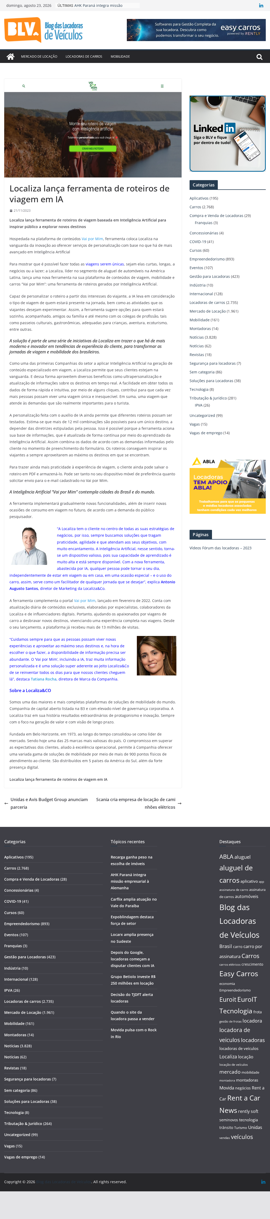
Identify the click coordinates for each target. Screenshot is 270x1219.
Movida (226, 1088)
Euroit (227, 999)
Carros (195, 206)
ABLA (226, 856)
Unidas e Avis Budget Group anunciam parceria (49, 803)
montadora (227, 1080)
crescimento (252, 964)
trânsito (226, 1127)
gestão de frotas (230, 1021)
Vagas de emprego (206, 432)
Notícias (197, 337)
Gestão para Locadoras (210, 276)
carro (237, 946)
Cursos (196, 250)
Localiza (228, 1056)
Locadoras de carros (84, 56)
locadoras (253, 1040)
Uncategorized (202, 415)
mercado (229, 1071)
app (261, 882)
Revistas (197, 354)
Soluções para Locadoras (211, 380)
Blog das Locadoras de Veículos (239, 921)
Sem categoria (202, 371)
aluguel (242, 856)
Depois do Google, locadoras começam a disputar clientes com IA (132, 959)
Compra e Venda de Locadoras (216, 215)
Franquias (204, 222)
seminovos (228, 1119)
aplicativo (249, 881)
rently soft (248, 1111)
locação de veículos (233, 1064)
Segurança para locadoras (213, 363)
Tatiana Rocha (43, 679)
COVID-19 (198, 241)
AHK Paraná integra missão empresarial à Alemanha (130, 881)
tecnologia (248, 1119)
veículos (242, 1137)
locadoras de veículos (238, 1048)
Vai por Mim (92, 238)
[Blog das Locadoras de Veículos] (10, 56)
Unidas (255, 1127)
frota (257, 1011)
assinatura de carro (233, 889)
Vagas (195, 424)
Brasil (225, 946)
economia (227, 983)
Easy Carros (238, 973)
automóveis (246, 896)
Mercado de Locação (39, 56)
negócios (243, 1087)
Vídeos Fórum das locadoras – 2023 (221, 547)
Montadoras (200, 328)
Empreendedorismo (207, 258)
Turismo (240, 1127)
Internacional (201, 293)
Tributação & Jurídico (208, 398)
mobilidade (250, 1072)
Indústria (198, 285)
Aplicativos (199, 198)
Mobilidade (120, 56)
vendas (224, 1138)
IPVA (198, 405)
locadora (252, 1021)
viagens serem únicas (105, 263)
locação (245, 1057)
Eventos (196, 267)
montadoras (247, 1080)
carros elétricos (229, 964)
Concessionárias (204, 232)
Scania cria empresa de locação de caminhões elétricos (135, 803)
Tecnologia (199, 389)
